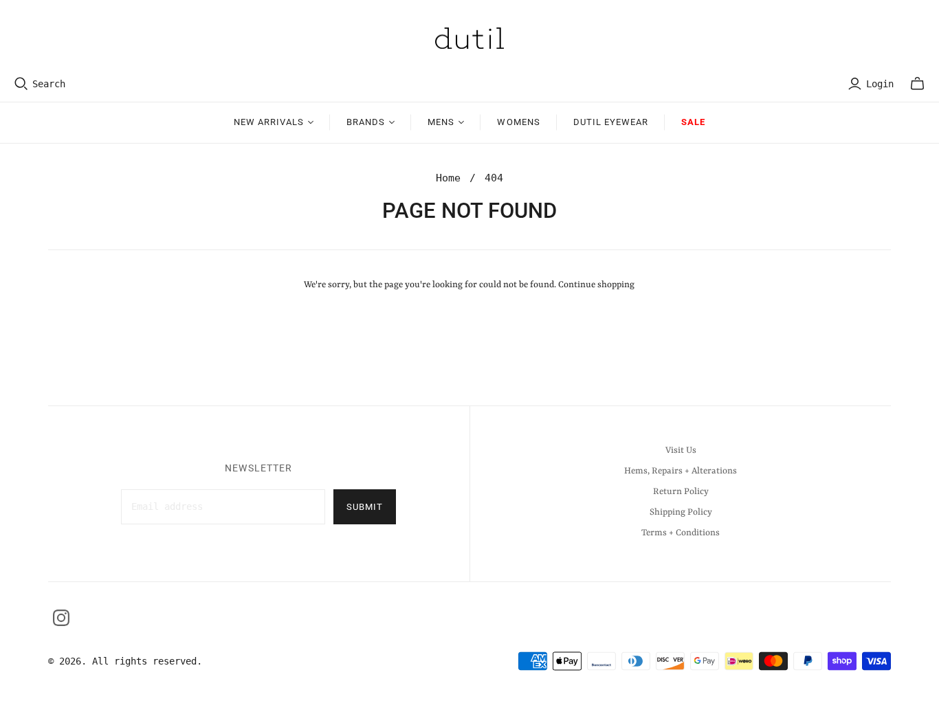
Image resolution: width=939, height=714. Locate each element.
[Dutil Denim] (469, 38)
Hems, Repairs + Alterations (680, 471)
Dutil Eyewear (611, 122)
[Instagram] (61, 618)
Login (880, 83)
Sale (693, 122)
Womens (518, 122)
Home (448, 178)
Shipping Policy (681, 512)
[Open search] (21, 84)
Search (48, 83)
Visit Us (680, 450)
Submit (364, 507)
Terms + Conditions (680, 533)
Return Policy (681, 492)
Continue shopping (596, 285)
